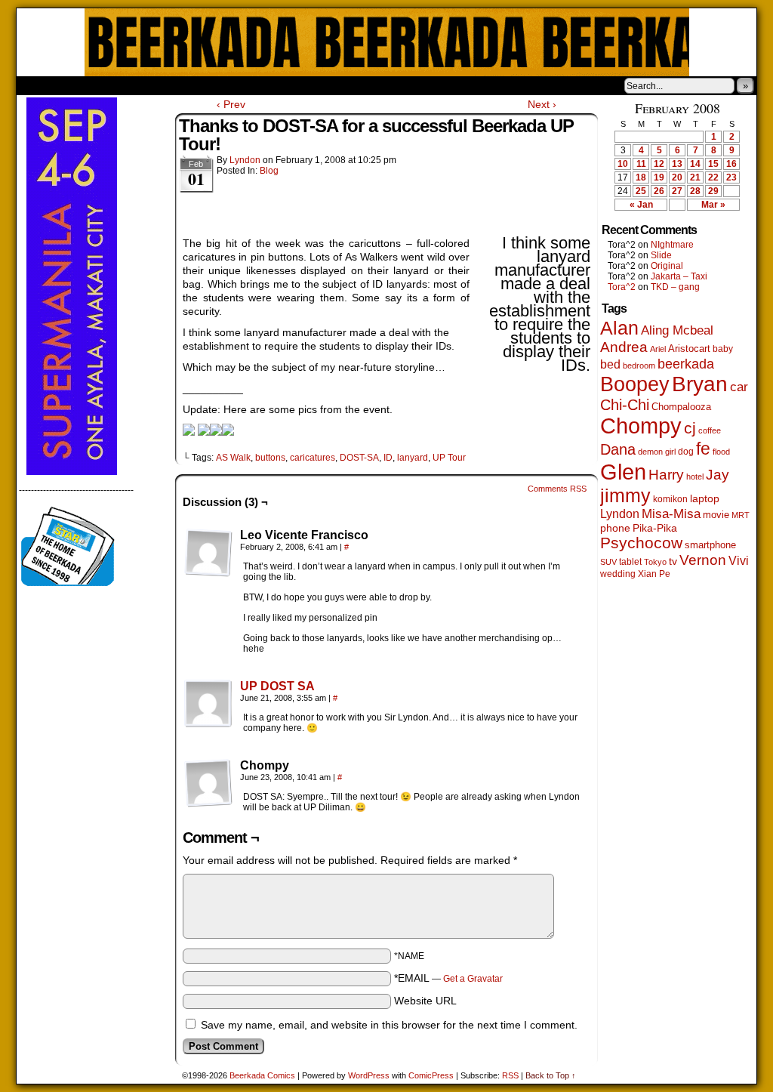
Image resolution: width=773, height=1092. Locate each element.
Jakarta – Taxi (679, 276)
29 (713, 191)
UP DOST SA (277, 686)
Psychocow (641, 542)
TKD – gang (675, 287)
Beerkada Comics (387, 42)
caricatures (312, 457)
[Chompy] (208, 783)
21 (695, 177)
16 (731, 164)
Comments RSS (557, 488)
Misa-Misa (671, 514)
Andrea (624, 347)
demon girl (657, 451)
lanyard (412, 457)
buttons (270, 457)
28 (695, 191)
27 (677, 191)
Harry (666, 474)
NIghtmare (672, 244)
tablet (630, 561)
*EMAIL (448, 978)
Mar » (713, 204)
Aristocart (689, 349)
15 (713, 164)
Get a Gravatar (473, 978)
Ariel (658, 348)
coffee (709, 430)
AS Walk (233, 457)
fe (703, 448)
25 (641, 191)
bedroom (639, 365)
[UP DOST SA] (208, 724)
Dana (618, 449)
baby (723, 349)
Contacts (186, 85)
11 (641, 164)
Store (129, 85)
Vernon (702, 560)
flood (721, 451)
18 (641, 177)
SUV (608, 561)
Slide (661, 255)
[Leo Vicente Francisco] (208, 553)
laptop (704, 498)
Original (667, 266)
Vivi (738, 560)
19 (659, 177)
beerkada (686, 364)
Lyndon (244, 160)
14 (695, 164)
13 (677, 164)
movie (716, 515)
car (739, 386)
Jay (717, 475)
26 (659, 191)
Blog (269, 170)
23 (731, 177)
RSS (510, 1075)
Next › (542, 104)
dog (686, 451)
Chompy (641, 426)
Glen (623, 471)
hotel (695, 476)
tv (673, 561)
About (82, 85)
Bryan (700, 384)
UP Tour (449, 457)
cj (690, 428)
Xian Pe (654, 573)
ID (388, 457)
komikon (670, 499)
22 (713, 177)
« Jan (641, 204)
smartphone (710, 545)
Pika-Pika (655, 528)
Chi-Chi (624, 404)
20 (677, 177)
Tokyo (655, 561)
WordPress (369, 1075)
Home (38, 85)
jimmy (625, 495)
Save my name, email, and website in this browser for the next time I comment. (389, 1025)
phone (615, 528)
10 (622, 164)
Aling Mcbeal (677, 330)
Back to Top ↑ (550, 1075)
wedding (618, 573)
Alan (619, 328)
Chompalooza (681, 406)
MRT (740, 515)
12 (659, 164)
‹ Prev (231, 104)
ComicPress (431, 1075)
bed (610, 364)
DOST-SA (359, 457)
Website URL (425, 1001)
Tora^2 (622, 287)
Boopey (635, 384)
